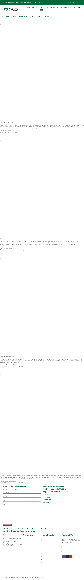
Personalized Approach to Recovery (24, 133)
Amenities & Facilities (66, 7)
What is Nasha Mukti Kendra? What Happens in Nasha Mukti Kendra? (21, 21)
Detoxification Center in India (48, 132)
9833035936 (47, 494)
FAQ (79, 7)
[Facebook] (64, 556)
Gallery (74, 7)
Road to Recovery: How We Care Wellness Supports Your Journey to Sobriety (24, 371)
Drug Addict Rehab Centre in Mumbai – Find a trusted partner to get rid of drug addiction (28, 255)
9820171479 (47, 500)
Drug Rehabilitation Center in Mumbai (68, 132)
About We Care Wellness (10, 549)
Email (5, 496)
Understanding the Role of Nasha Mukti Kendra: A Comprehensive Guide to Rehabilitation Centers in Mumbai (34, 137)
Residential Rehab (54, 7)
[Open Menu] (41, 10)
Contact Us (77, 12)
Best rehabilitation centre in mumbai (28, 132)
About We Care (35, 7)
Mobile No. (6, 500)
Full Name (6, 492)
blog (10, 132)
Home (28, 7)
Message (6, 504)
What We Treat (44, 7)
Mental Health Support (6, 133)
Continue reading (62, 128)
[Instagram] (67, 556)
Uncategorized (16, 250)
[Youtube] (70, 556)
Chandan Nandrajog (50, 577)
